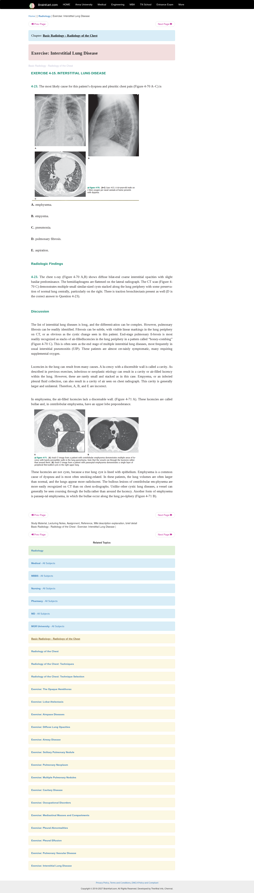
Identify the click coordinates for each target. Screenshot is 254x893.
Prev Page (40, 24)
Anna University (83, 4)
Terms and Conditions (120, 883)
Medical (102, 4)
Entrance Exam (165, 4)
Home (32, 16)
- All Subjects (43, 563)
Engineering (117, 4)
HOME (66, 4)
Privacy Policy (102, 883)
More (181, 4)
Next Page (164, 24)
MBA (132, 4)
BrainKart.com (48, 5)
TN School (145, 4)
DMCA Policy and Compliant (145, 883)
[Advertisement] (203, 66)
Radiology (45, 16)
